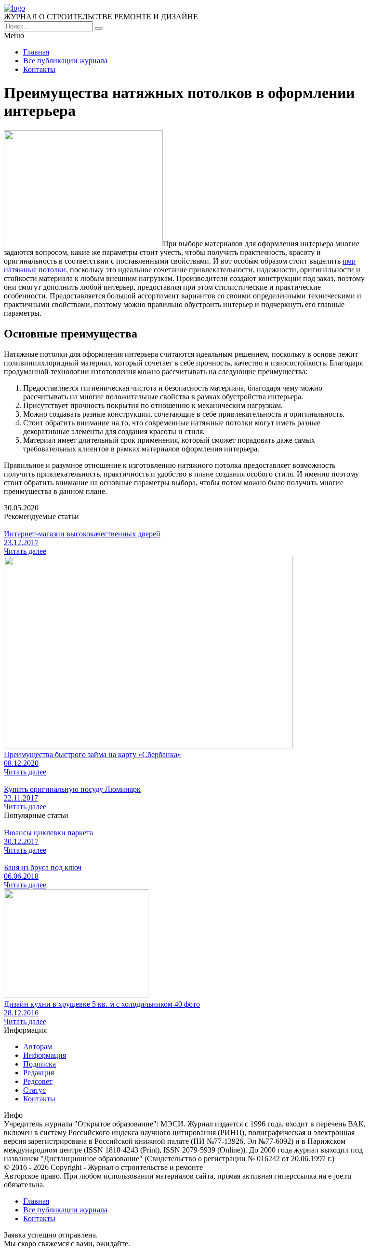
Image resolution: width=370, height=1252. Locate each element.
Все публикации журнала (65, 60)
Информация (44, 1055)
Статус (34, 1090)
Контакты (39, 69)
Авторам (37, 1046)
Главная (36, 52)
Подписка (39, 1064)
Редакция (38, 1073)
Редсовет (38, 1081)
